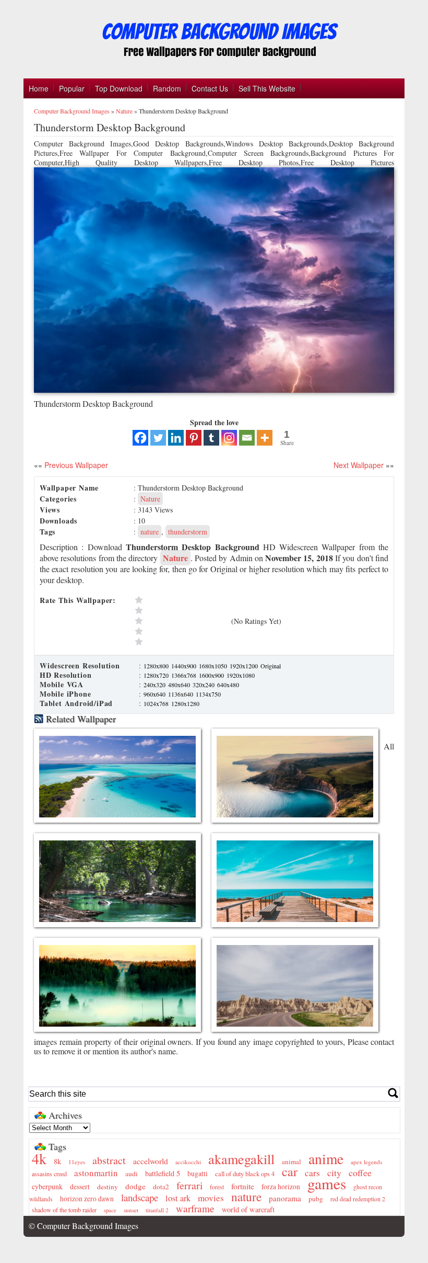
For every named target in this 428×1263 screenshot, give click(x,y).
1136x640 (181, 694)
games (326, 1183)
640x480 (228, 684)
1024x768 (157, 703)
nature (149, 532)
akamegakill (241, 1159)
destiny (107, 1186)
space (110, 1210)
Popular (72, 88)
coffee (360, 1172)
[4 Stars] (181, 610)
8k (57, 1161)
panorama (285, 1198)
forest (217, 1187)
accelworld (150, 1161)
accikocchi (188, 1162)
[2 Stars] (181, 631)
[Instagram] (229, 438)
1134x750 (208, 694)
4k (39, 1158)
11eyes (76, 1162)
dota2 (161, 1186)
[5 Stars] (181, 600)
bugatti (197, 1173)
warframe (195, 1208)
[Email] (247, 438)
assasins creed (49, 1173)
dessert (80, 1186)
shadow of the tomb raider (64, 1209)
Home (39, 88)
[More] (264, 438)
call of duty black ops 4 (245, 1173)
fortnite (242, 1186)
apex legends (366, 1162)
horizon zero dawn (87, 1198)
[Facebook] (140, 438)
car (290, 1171)
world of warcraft (248, 1209)
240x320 (155, 684)
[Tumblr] (211, 438)
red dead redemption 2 (357, 1199)
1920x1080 (241, 675)
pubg (315, 1198)
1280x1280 (185, 703)
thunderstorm (187, 532)
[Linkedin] (176, 438)
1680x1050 (214, 666)
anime (325, 1158)
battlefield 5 (162, 1173)
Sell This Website (267, 88)
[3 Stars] (181, 621)
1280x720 (157, 675)
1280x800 (157, 666)
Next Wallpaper (359, 465)
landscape (139, 1197)
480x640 (180, 684)
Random (167, 88)
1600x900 (212, 675)
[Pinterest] (193, 438)
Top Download (118, 88)
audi (131, 1173)
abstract (109, 1160)
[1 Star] (181, 641)
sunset (131, 1210)
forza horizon (280, 1186)
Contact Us (210, 88)
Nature (124, 111)
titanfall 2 (157, 1210)
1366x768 (184, 675)
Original (270, 666)
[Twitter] (158, 438)
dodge (135, 1186)
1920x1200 (244, 666)
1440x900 (184, 666)
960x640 (155, 694)
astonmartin (96, 1173)
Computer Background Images (72, 111)
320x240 (204, 684)
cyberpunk (47, 1186)
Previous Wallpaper (75, 465)
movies (211, 1198)
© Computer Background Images (83, 1225)
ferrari (189, 1185)
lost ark (178, 1198)
